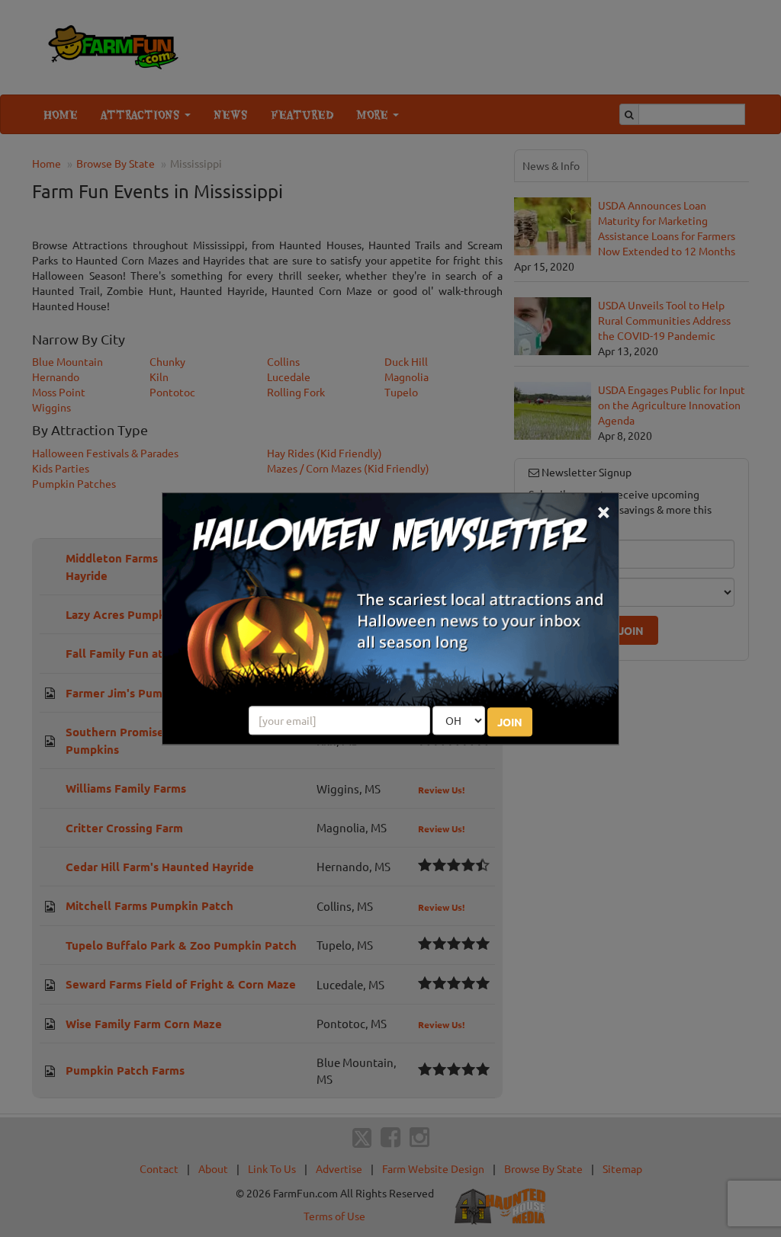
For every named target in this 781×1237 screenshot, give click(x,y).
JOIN (509, 722)
